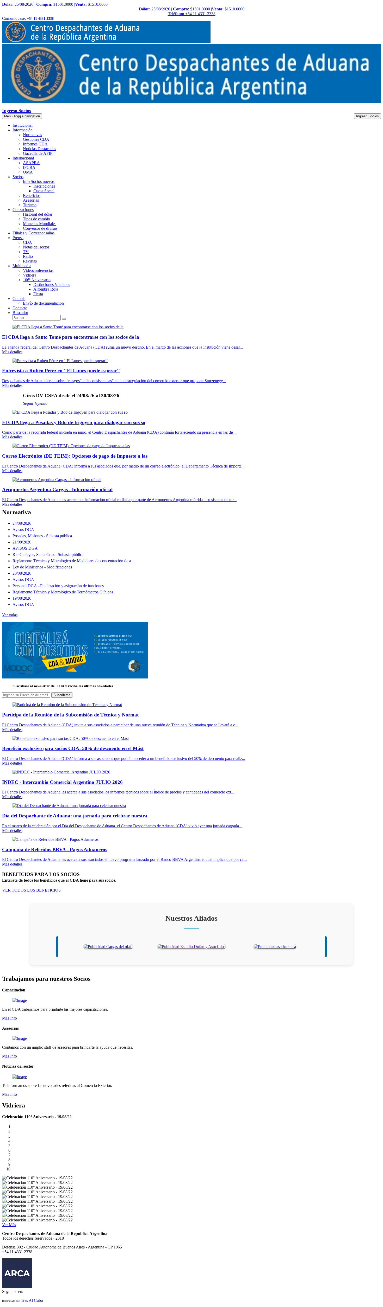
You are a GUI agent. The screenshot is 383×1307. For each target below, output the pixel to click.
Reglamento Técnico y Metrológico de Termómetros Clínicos (63, 592)
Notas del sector (36, 247)
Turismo (29, 205)
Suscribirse (61, 695)
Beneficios (31, 195)
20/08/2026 (22, 573)
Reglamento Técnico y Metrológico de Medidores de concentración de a (72, 561)
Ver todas (9, 615)
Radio (28, 256)
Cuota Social (43, 191)
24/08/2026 (22, 523)
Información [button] (23, 130)
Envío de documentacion (43, 303)
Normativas (32, 134)
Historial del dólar (37, 214)
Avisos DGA (23, 529)
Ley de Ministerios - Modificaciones (42, 567)
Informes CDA (35, 144)
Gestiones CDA (36, 139)
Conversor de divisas (40, 228)
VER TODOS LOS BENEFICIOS (31, 890)
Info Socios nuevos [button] (38, 181)
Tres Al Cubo (32, 1300)
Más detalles (12, 352)
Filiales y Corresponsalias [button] (33, 233)
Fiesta (38, 294)
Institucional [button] (23, 125)
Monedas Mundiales (39, 223)
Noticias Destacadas (39, 148)
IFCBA (29, 167)
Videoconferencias (38, 270)
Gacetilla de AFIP (37, 153)
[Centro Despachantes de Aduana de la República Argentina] (106, 41)
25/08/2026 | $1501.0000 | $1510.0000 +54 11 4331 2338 (191, 11)
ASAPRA (31, 163)
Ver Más (9, 1224)
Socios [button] (18, 177)
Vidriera (29, 275)
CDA (27, 242)
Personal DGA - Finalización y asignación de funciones (58, 586)
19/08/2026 (22, 598)
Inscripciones (44, 186)
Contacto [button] (20, 308)
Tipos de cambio (36, 219)
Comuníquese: (28, 18)
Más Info (9, 1018)
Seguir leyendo (35, 403)
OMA (28, 172)
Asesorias (31, 200)
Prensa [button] (18, 237)
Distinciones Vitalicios (51, 284)
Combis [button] (19, 298)
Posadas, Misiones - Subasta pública (42, 536)
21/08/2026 (22, 542)
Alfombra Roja (45, 289)
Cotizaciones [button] (23, 209)
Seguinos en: (12, 1291)
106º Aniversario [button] (37, 280)
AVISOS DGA (25, 548)
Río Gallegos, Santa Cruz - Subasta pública (48, 554)
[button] (20, 312)
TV (26, 251)
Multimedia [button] (22, 266)
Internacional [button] (23, 158)
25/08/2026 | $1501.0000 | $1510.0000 (55, 4)
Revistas (30, 261)
